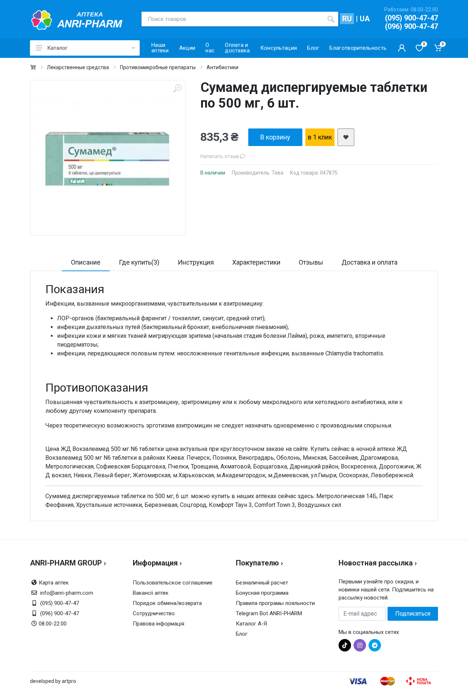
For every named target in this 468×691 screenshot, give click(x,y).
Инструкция (196, 262)
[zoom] (177, 88)
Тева (277, 173)
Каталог (57, 48)
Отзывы (311, 262)
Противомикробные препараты (158, 67)
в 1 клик (320, 137)
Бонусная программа (262, 593)
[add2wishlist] (345, 137)
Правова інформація (158, 623)
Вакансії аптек (151, 593)
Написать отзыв (220, 156)
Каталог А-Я (251, 623)
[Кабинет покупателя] (402, 48)
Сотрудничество (154, 613)
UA (365, 18)
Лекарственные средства (78, 67)
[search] (331, 19)
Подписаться (412, 613)
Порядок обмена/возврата (167, 603)
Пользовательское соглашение (172, 582)
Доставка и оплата (369, 262)
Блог (242, 634)
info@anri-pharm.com (66, 593)
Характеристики (256, 262)
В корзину (275, 137)
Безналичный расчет (262, 582)
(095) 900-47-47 (411, 18)
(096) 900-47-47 (411, 26)
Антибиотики (222, 67)
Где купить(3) (139, 262)
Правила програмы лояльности (275, 603)
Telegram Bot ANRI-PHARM (269, 613)
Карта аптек (54, 582)
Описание (86, 262)
